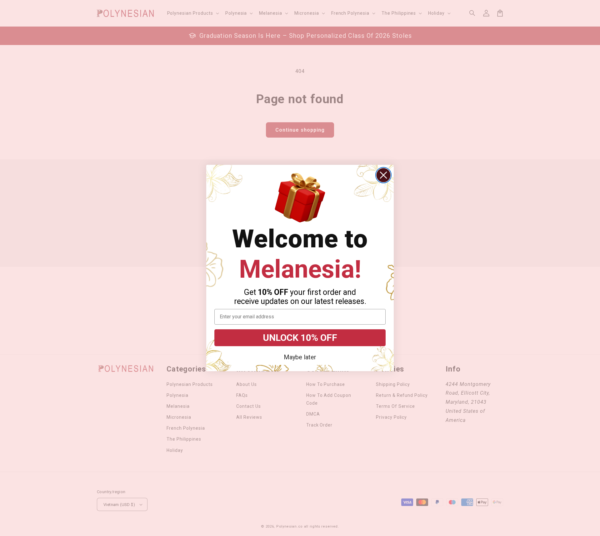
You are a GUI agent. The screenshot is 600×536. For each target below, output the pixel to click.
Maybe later (300, 357)
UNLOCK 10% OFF (300, 337)
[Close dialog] (383, 175)
